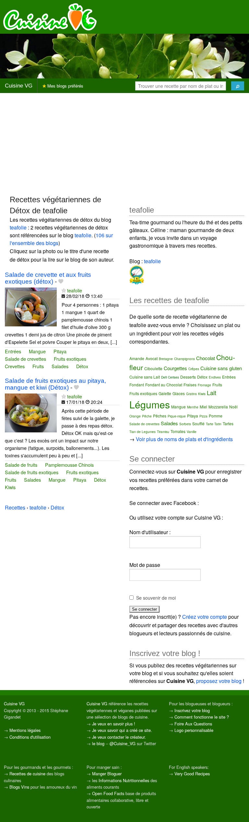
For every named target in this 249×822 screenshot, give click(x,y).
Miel (203, 406)
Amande (136, 358)
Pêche (147, 416)
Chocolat (205, 358)
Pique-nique (177, 416)
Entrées (13, 351)
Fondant (136, 384)
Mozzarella (218, 406)
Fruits (38, 366)
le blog (98, 743)
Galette (165, 393)
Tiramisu (163, 431)
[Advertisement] (124, 143)
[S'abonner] (64, 290)
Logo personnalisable (193, 730)
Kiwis (10, 487)
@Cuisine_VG (123, 743)
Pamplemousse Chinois (69, 464)
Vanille (191, 431)
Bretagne (166, 359)
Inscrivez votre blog (192, 710)
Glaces (178, 393)
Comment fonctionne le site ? (201, 717)
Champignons (184, 359)
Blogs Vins (19, 787)
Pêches (159, 415)
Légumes (149, 404)
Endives (215, 377)
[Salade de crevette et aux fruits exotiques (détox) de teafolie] (31, 306)
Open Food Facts (108, 793)
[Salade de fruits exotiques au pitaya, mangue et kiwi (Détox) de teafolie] (31, 412)
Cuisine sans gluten (221, 368)
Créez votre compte (204, 616)
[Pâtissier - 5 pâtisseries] (136, 274)
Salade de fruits (21, 464)
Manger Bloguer (107, 773)
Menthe (192, 407)
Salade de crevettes (25, 358)
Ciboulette (153, 368)
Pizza (203, 416)
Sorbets (185, 424)
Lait (211, 392)
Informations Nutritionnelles (124, 780)
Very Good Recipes (192, 773)
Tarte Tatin (213, 424)
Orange (135, 416)
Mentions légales (25, 730)
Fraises (190, 384)
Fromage (204, 385)
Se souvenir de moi (156, 597)
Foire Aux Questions (193, 724)
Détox (82, 366)
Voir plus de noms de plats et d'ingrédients (184, 439)
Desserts (188, 377)
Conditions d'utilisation (30, 737)
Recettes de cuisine (27, 773)
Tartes (228, 423)
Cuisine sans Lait (144, 377)
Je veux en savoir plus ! (113, 724)
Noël (233, 406)
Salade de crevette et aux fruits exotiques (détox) (48, 278)
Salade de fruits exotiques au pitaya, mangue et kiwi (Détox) (55, 384)
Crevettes (15, 366)
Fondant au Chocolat (163, 384)
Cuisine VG (18, 86)
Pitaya (59, 351)
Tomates (178, 431)
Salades (60, 366)
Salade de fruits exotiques (31, 472)
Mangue (37, 351)
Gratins (191, 394)
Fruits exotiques (70, 358)
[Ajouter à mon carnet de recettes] (60, 281)
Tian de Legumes (142, 431)
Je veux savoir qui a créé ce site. (122, 730)
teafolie (18, 227)
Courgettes (175, 368)
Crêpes (193, 369)
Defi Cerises (170, 377)
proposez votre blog (219, 681)
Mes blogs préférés (64, 86)
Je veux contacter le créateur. (119, 737)
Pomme (215, 415)
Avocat (152, 358)
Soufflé (198, 423)
